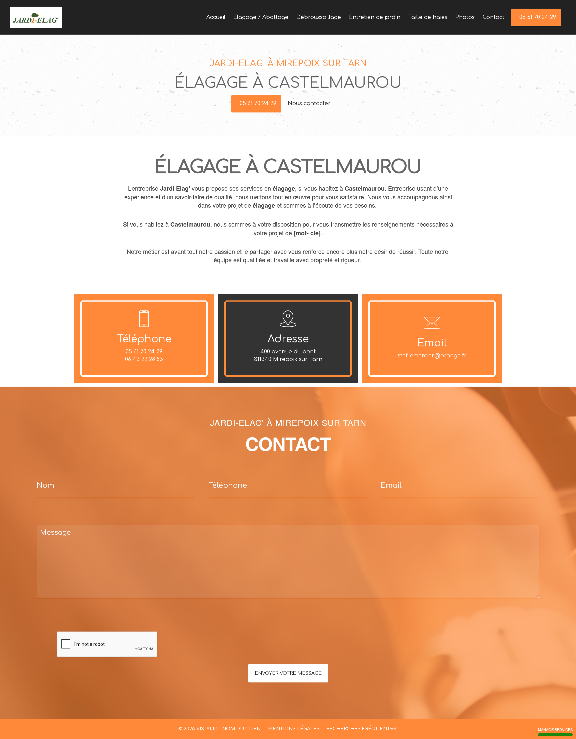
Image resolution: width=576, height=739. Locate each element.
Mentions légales (294, 728)
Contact (493, 17)
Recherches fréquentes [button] (362, 728)
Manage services (555, 730)
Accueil (215, 17)
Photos (465, 17)
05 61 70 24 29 (258, 103)
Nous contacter (310, 103)
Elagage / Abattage (260, 17)
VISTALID (207, 728)
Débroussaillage (318, 17)
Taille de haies (427, 17)
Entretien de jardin (374, 17)
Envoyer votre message (288, 673)
